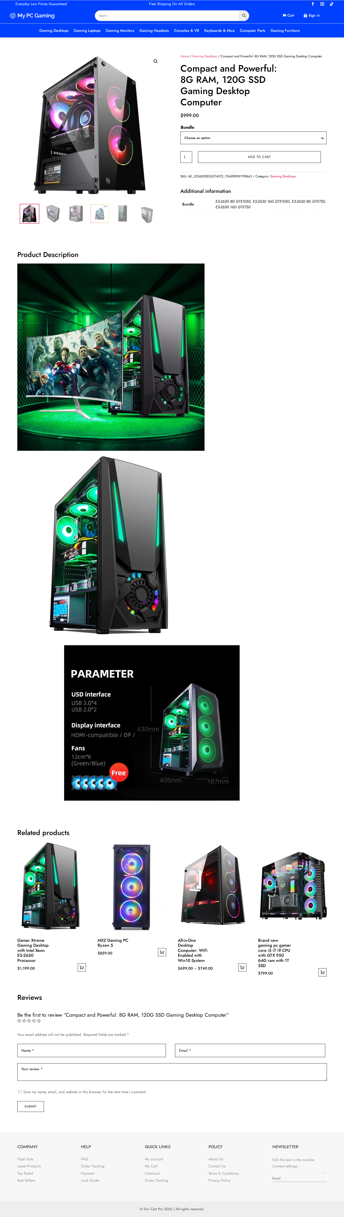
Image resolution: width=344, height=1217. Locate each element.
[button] (155, 61)
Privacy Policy (220, 1180)
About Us (216, 1159)
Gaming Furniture (285, 30)
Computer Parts (252, 30)
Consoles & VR (186, 30)
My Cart (151, 1166)
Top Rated (25, 1173)
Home (184, 56)
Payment (87, 1173)
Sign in (314, 15)
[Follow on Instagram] (322, 4)
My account (154, 1159)
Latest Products (29, 1166)
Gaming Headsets (154, 30)
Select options (82, 967)
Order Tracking (92, 1166)
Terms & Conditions (224, 1173)
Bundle (187, 127)
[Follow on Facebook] (313, 4)
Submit (31, 1106)
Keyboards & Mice (219, 30)
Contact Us (217, 1166)
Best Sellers (26, 1180)
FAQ (84, 1159)
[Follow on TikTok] (331, 4)
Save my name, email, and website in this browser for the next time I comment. (85, 1092)
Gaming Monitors (120, 30)
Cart (290, 15)
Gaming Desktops (54, 30)
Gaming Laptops (87, 30)
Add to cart (259, 156)
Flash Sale (25, 1159)
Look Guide (90, 1180)
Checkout (152, 1173)
